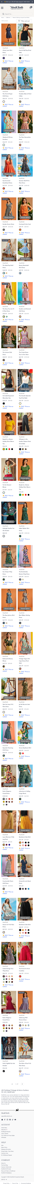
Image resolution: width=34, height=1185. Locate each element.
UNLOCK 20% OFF (17, 610)
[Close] (31, 573)
